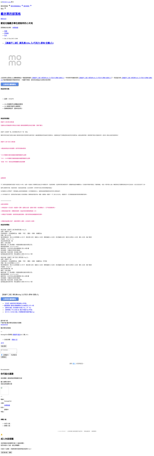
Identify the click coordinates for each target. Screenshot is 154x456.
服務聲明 (94, 431)
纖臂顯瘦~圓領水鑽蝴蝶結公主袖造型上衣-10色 (19, 305)
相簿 (5, 31)
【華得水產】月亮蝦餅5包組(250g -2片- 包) (17, 307)
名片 (5, 35)
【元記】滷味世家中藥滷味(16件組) (15, 303)
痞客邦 (15, 334)
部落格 (6, 33)
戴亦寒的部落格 (11, 13)
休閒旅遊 (15, 27)
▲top (2, 342)
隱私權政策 (87, 431)
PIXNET (64, 431)
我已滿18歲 (4, 452)
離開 (10, 452)
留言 (18, 334)
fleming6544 (4, 324)
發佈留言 (3, 357)
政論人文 (14, 339)
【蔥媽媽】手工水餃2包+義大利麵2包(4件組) (18, 310)
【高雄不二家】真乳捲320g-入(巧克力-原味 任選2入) (29, 43)
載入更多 (3, 346)
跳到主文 (3, 19)
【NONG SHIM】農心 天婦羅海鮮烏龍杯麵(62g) (19, 312)
